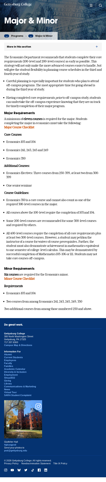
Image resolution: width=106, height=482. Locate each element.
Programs (17, 35)
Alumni (8, 354)
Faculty (8, 363)
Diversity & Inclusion (15, 372)
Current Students (13, 357)
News (7, 389)
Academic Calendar (14, 369)
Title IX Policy (60, 463)
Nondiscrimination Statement (36, 463)
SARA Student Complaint (17, 395)
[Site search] (100, 5)
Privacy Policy (11, 463)
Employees (10, 360)
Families (8, 366)
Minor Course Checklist (19, 278)
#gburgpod (10, 445)
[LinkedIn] (45, 470)
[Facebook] (39, 470)
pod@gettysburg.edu (15, 450)
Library (8, 383)
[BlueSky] (19, 470)
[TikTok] (32, 470)
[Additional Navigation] (91, 5)
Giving (7, 381)
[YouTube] (12, 470)
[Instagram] (5, 470)
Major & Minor (43, 35)
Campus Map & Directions (18, 345)
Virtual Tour (10, 392)
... (7, 35)
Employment (11, 375)
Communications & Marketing (20, 386)
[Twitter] (25, 470)
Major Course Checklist (19, 127)
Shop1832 (9, 378)
